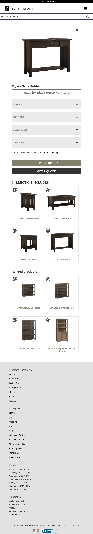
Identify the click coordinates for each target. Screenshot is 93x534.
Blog (11, 431)
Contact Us (14, 453)
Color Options (15, 448)
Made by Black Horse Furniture (46, 92)
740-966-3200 (48, 1)
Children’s (13, 379)
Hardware (19, 142)
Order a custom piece (52, 153)
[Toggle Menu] (85, 8)
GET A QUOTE (46, 171)
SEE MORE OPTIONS (46, 162)
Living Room (15, 387)
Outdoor (13, 396)
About (12, 417)
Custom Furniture (17, 440)
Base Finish (20, 129)
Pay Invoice (14, 457)
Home (12, 413)
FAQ (11, 426)
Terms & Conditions (18, 444)
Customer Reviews (17, 435)
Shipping (13, 422)
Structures (14, 401)
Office (12, 392)
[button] (77, 30)
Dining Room (15, 383)
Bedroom (13, 374)
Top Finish (19, 117)
